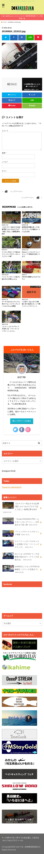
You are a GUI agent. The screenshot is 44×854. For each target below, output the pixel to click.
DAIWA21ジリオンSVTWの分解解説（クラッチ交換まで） (27, 569)
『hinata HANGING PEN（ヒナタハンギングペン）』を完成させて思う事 (27, 522)
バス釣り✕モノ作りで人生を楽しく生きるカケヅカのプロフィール (20, 839)
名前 (4, 153)
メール (5, 162)
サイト (4, 171)
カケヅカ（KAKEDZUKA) (27, 847)
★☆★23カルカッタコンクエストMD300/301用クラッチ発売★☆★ (23, 17)
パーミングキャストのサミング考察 (27, 533)
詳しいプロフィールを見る (22, 421)
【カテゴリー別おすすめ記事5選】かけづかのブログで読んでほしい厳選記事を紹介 (21, 507)
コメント (5, 131)
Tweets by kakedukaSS (11, 487)
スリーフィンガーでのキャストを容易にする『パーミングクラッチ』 (27, 544)
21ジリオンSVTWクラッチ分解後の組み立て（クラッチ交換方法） (27, 557)
